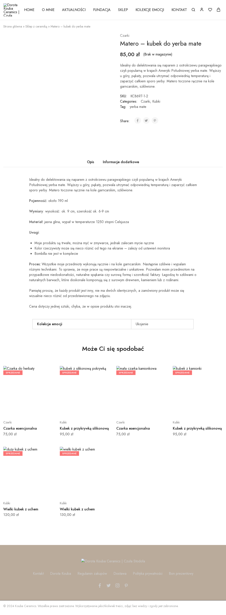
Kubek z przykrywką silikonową (84, 428)
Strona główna (12, 26)
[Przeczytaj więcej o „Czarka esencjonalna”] (17, 409)
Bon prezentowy (181, 573)
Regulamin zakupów (92, 573)
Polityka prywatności (147, 573)
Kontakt (38, 573)
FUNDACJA (102, 9)
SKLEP (123, 9)
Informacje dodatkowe (121, 161)
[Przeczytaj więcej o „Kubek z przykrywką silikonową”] (73, 409)
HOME (29, 9)
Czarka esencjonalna (20, 428)
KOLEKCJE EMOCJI (150, 9)
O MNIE (48, 9)
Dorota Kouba (60, 573)
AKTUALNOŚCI (74, 9)
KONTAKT (179, 9)
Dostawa (119, 573)
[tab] (90, 162)
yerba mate (138, 106)
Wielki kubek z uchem (20, 509)
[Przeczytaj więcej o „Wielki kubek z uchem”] (17, 490)
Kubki (156, 101)
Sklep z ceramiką (36, 26)
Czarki (124, 35)
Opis (90, 161)
